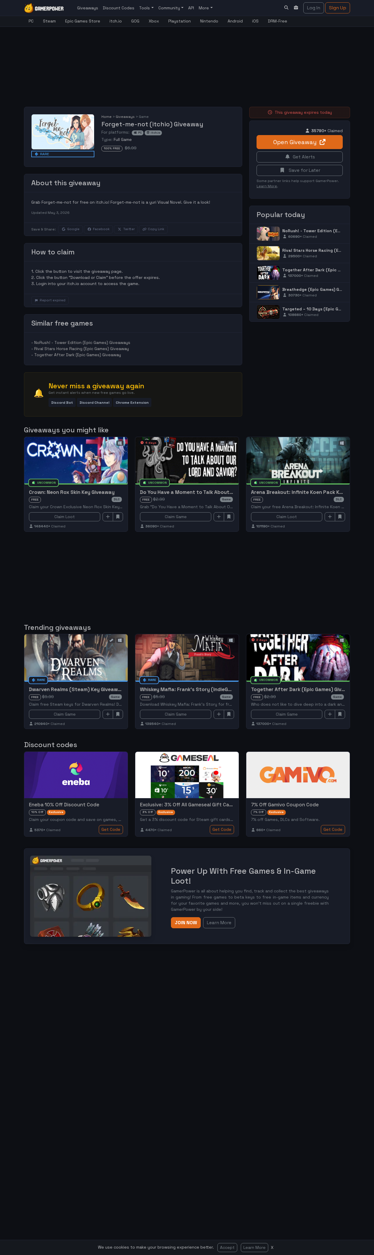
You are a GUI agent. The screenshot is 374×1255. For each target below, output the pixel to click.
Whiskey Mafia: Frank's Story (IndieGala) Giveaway (201, 689)
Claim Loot (64, 516)
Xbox (154, 21)
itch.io (116, 21)
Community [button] (169, 8)
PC (31, 21)
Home (106, 116)
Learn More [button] (219, 923)
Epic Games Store (82, 21)
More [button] (204, 8)
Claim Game (176, 516)
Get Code (110, 829)
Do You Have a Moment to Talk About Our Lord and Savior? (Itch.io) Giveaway (233, 492)
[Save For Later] (118, 516)
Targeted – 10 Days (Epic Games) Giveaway (327, 309)
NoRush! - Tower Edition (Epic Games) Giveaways (82, 342)
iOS (255, 21)
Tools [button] (145, 8)
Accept (227, 1247)
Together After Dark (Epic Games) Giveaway (77, 354)
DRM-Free (277, 21)
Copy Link (156, 229)
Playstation (179, 21)
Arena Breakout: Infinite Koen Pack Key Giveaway (310, 492)
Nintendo (209, 21)
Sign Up (337, 8)
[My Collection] (296, 7)
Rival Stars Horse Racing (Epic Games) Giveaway (81, 348)
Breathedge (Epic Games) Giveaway (319, 289)
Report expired (52, 300)
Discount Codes (118, 8)
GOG (135, 21)
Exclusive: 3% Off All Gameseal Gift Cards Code (195, 804)
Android (235, 21)
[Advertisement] (165, 63)
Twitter (129, 229)
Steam (49, 21)
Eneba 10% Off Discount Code (64, 804)
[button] (62, 402)
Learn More (254, 1247)
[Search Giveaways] (286, 7)
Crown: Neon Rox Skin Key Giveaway (72, 492)
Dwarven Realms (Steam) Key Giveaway (76, 689)
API (191, 8)
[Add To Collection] (108, 516)
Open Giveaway (295, 142)
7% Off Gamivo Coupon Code (285, 804)
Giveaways (87, 8)
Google (73, 229)
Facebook (101, 229)
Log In (313, 8)
